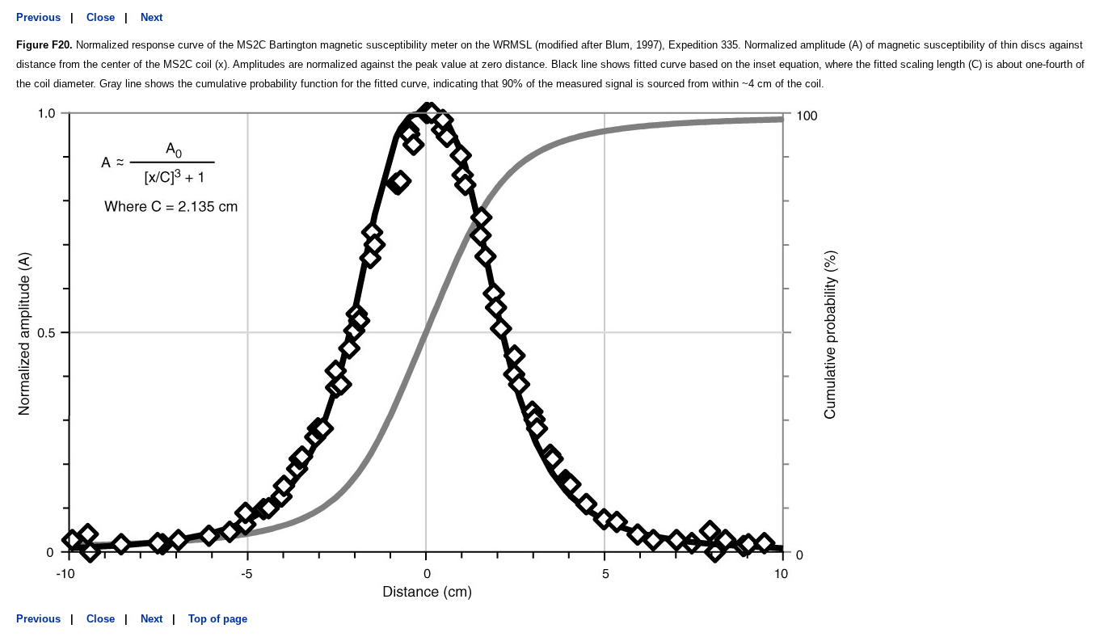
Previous (38, 17)
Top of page (217, 619)
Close (100, 17)
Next (151, 17)
